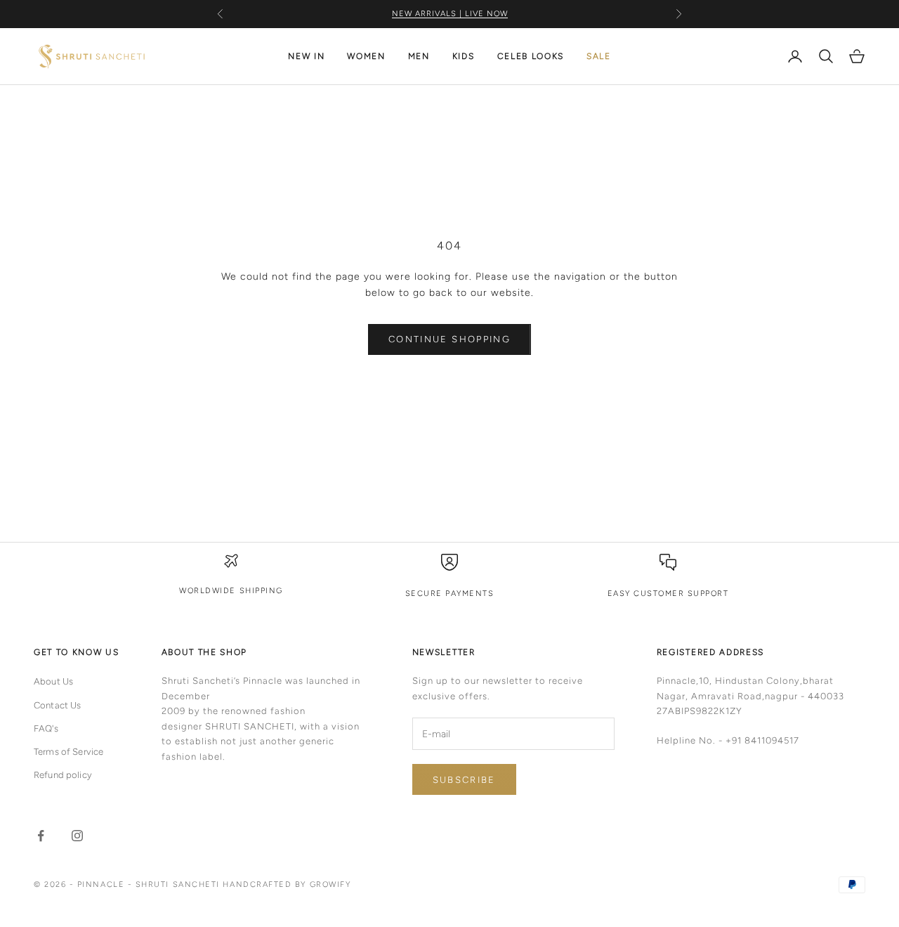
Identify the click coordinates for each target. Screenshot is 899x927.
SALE (598, 56)
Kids (463, 56)
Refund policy (63, 775)
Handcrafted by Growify (286, 884)
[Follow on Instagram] (77, 836)
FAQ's (46, 728)
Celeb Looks (530, 56)
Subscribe (464, 779)
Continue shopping (449, 339)
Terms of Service (68, 751)
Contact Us (57, 705)
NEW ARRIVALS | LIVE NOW (450, 13)
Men (419, 56)
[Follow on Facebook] (41, 836)
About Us (53, 681)
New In (306, 56)
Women (366, 56)
